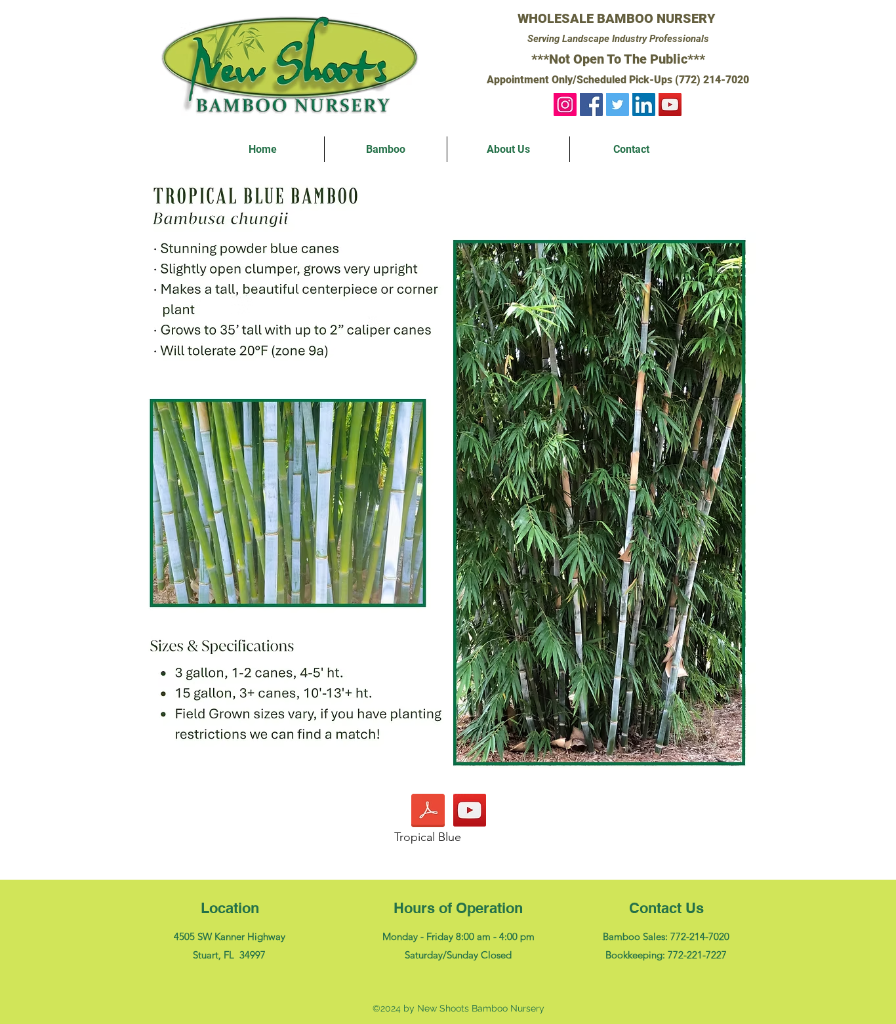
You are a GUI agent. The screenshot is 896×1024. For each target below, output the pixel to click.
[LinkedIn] (643, 104)
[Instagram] (565, 104)
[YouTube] (670, 104)
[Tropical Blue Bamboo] (469, 810)
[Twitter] (617, 104)
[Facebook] (591, 104)
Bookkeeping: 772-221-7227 (666, 955)
